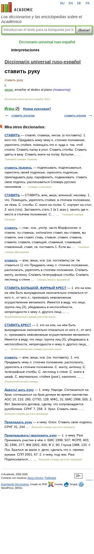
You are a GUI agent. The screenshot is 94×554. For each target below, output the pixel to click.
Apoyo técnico (35, 478)
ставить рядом (75, 115)
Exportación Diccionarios (15, 484)
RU (62, 3)
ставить (11, 227)
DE (79, 3)
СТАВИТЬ (12, 135)
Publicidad (50, 478)
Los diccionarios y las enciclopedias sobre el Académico (41, 19)
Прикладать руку (18, 422)
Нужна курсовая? (37, 109)
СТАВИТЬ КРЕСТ (18, 325)
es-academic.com (17, 7)
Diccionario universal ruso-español (47, 42)
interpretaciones (25, 50)
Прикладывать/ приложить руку (31, 435)
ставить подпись (18, 167)
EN (71, 3)
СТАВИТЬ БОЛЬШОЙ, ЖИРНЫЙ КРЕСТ (35, 288)
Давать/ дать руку (19, 390)
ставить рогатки (23, 115)
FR (87, 3)
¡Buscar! (84, 30)
